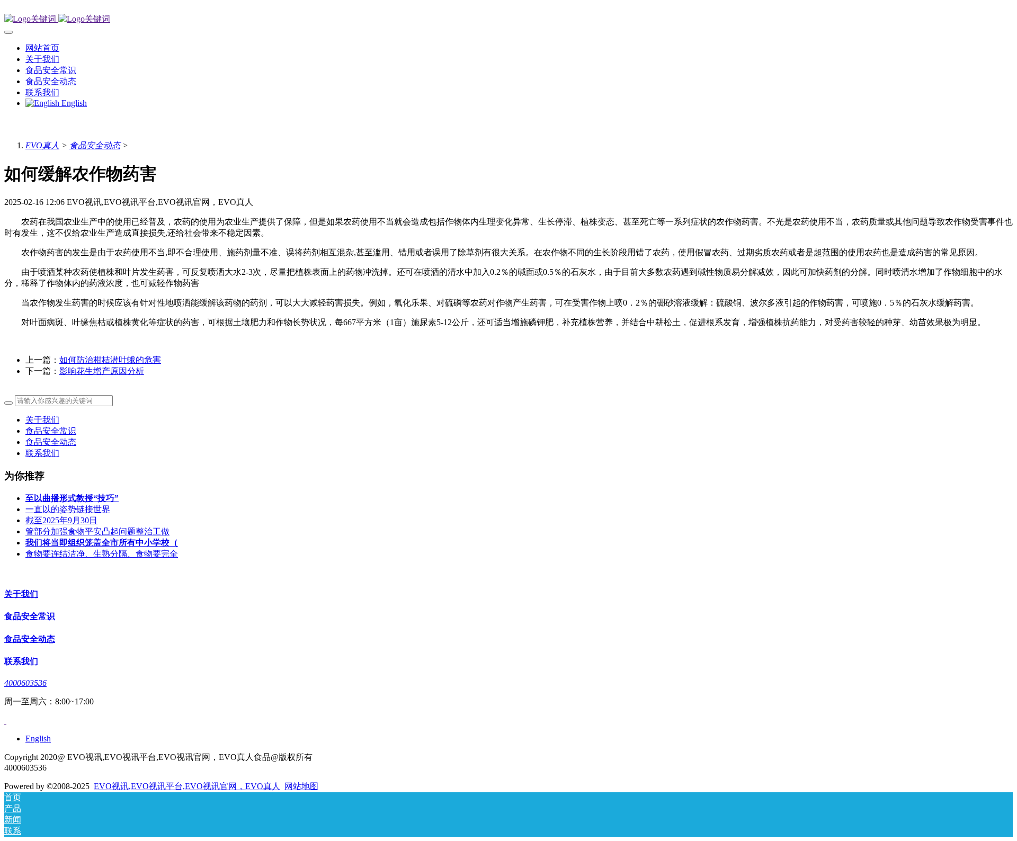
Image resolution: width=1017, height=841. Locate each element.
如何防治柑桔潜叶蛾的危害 (110, 359)
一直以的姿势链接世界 (67, 509)
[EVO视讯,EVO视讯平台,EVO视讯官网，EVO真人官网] (508, 19)
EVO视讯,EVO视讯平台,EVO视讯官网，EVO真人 (187, 786)
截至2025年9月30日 (61, 520)
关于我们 (42, 419)
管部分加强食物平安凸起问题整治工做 (97, 531)
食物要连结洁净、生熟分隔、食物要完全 (101, 553)
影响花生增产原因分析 (101, 370)
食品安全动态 (94, 145)
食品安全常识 (50, 430)
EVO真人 (42, 145)
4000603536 (25, 682)
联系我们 (42, 453)
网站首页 (42, 47)
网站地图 (301, 786)
